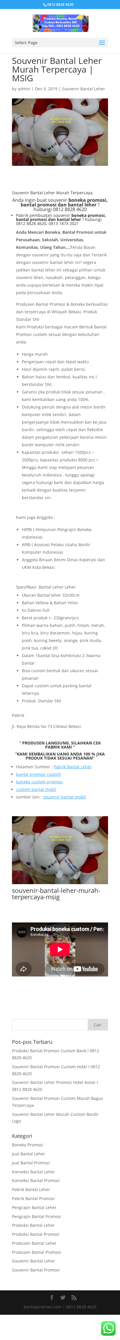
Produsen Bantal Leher (34, 1243)
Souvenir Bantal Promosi (36, 1270)
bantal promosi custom (38, 774)
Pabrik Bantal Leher (73, 766)
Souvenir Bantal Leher (83, 88)
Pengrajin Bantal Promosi (36, 1216)
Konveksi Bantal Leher (33, 1171)
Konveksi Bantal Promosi (36, 1180)
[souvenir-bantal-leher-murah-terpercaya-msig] (60, 884)
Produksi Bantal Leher (33, 1225)
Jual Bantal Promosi (31, 1162)
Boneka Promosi (27, 1144)
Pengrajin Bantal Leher (34, 1207)
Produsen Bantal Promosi (36, 1252)
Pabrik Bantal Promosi (33, 1198)
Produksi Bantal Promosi (35, 1234)
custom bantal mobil (36, 789)
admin (24, 88)
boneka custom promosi (39, 782)
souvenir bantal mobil (64, 797)
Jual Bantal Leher (28, 1153)
